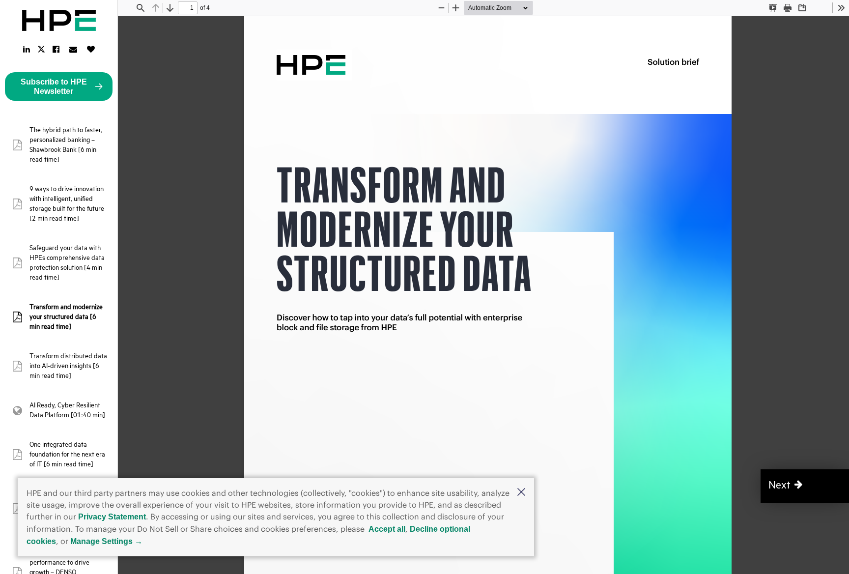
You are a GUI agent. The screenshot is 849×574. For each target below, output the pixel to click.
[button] (521, 493)
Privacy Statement (112, 517)
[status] (188, 7)
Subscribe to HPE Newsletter (54, 86)
